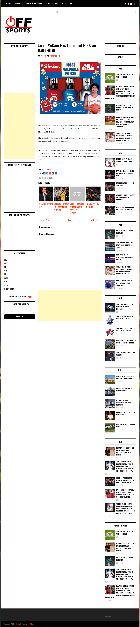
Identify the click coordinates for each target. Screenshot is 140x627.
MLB (64, 3)
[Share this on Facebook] (44, 173)
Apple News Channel (35, 3)
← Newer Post (44, 220)
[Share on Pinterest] (53, 173)
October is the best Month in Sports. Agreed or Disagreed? (77, 208)
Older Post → (96, 220)
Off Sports (19, 624)
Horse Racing (9, 288)
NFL (49, 3)
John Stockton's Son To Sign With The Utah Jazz (61, 206)
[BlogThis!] (46, 178)
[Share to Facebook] (50, 178)
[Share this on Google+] (50, 173)
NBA (56, 3)
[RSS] (134, 3)
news (49, 169)
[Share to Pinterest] (52, 178)
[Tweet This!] (47, 173)
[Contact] (131, 3)
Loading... (108, 616)
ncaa (6, 277)
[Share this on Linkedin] (56, 173)
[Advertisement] (70, 305)
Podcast (18, 3)
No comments (55, 55)
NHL (71, 3)
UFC (5, 281)
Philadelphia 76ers (49, 125)
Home (8, 3)
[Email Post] (39, 177)
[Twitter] (125, 3)
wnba (6, 285)
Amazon (66, 141)
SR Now (31, 624)
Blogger (29, 296)
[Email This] (43, 178)
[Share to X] (48, 178)
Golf (6, 270)
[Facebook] (128, 3)
